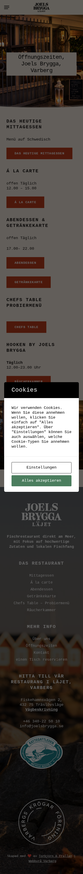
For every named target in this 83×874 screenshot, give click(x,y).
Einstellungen (41, 467)
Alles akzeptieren (41, 480)
